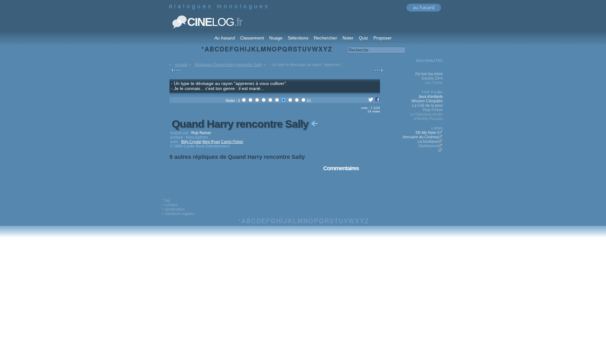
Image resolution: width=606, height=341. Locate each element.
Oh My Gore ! (427, 132)
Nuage (275, 37)
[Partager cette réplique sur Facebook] (377, 101)
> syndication (173, 209)
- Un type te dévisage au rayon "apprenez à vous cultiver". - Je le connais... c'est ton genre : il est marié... (229, 86)
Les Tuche (434, 83)
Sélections (298, 37)
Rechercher (325, 37)
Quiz (363, 37)
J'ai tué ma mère (429, 74)
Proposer (382, 37)
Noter (348, 37)
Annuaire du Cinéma (420, 137)
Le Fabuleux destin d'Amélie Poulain (426, 116)
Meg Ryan (211, 142)
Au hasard (224, 37)
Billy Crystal (191, 142)
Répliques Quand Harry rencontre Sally (228, 65)
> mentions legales (178, 214)
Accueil (181, 65)
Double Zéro (432, 78)
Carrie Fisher (232, 142)
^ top (166, 200)
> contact (169, 205)
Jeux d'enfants (430, 96)
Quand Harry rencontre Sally (241, 124)
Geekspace (428, 146)
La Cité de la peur (427, 105)
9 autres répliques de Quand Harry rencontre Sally (237, 157)
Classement (252, 37)
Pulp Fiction (433, 110)
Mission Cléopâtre (427, 101)
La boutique (428, 141)
